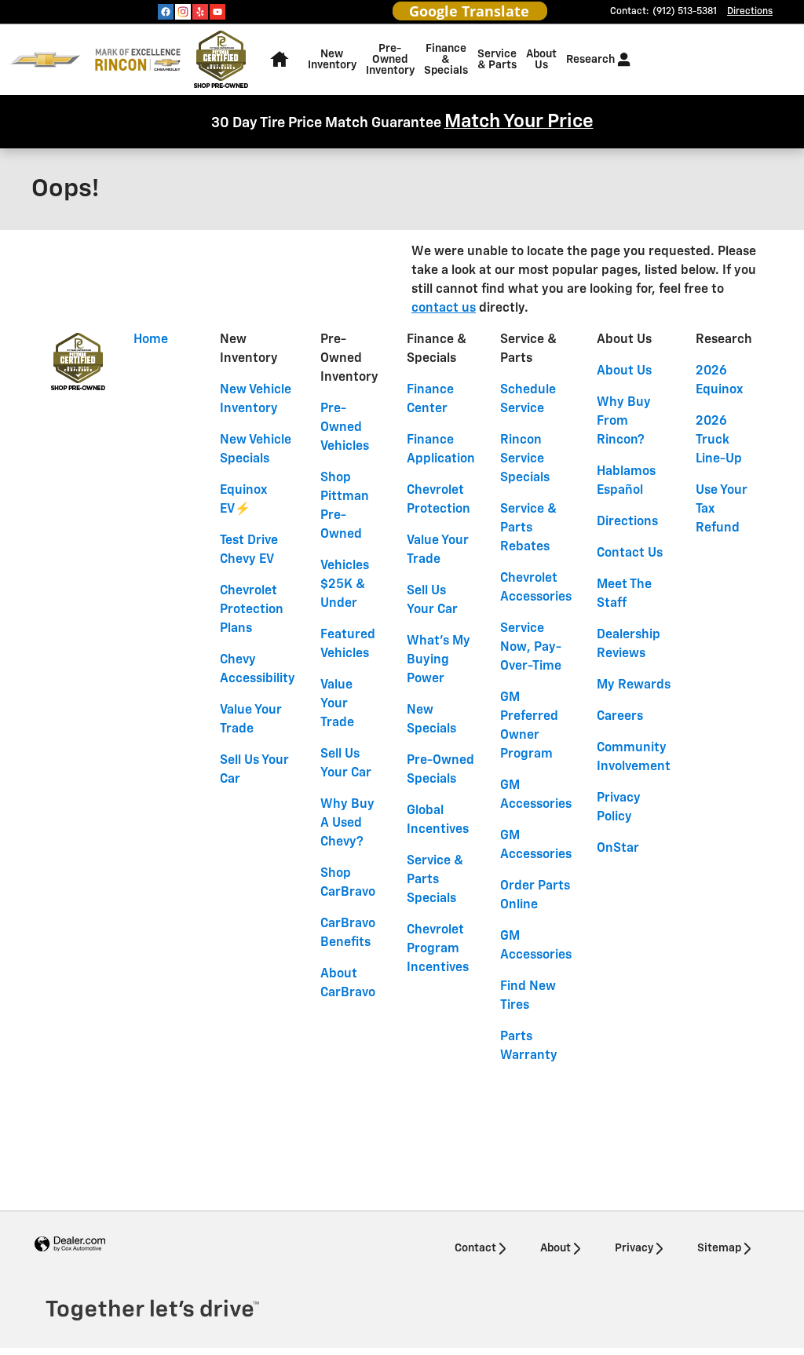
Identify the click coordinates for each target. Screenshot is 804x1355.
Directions (627, 522)
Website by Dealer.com (70, 1244)
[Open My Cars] (620, 59)
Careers (620, 716)
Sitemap (719, 1248)
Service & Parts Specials (435, 880)
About (555, 1248)
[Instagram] (183, 12)
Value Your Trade (337, 704)
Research (590, 59)
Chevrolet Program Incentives (438, 949)
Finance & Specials (446, 59)
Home (150, 340)
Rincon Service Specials (525, 459)
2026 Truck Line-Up (719, 440)
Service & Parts (497, 60)
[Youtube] (217, 12)
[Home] (45, 60)
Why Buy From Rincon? (624, 421)
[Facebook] (166, 12)
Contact (475, 1248)
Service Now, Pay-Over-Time (530, 648)
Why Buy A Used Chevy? (347, 823)
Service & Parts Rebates (528, 528)
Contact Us (630, 553)
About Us (541, 60)
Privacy (634, 1248)
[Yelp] (200, 12)
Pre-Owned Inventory (390, 59)
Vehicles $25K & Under (344, 585)
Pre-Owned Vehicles (344, 428)
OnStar (618, 848)
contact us (443, 308)
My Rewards (634, 685)
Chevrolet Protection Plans (251, 610)
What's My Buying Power (438, 660)
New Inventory (332, 60)
